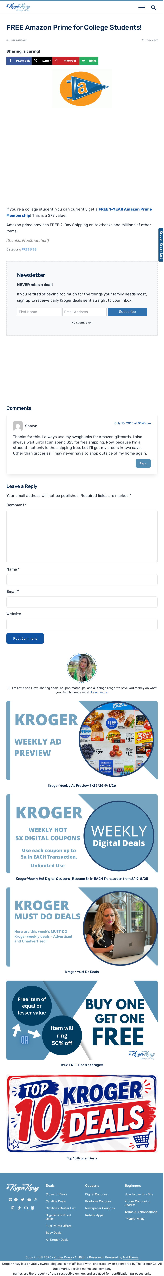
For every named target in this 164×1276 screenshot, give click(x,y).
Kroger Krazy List (159, 245)
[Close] (135, 588)
